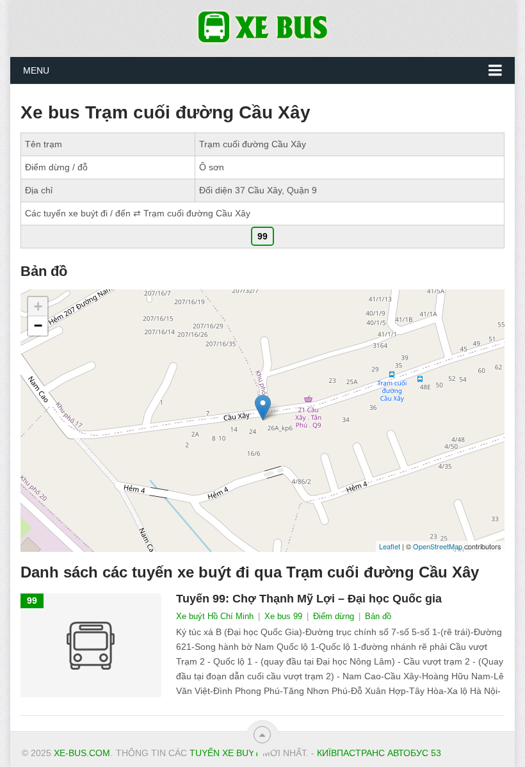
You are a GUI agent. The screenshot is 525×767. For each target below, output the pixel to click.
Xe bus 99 (283, 616)
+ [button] (38, 306)
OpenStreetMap (437, 546)
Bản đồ (378, 616)
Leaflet (389, 546)
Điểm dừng (333, 616)
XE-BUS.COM (82, 753)
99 (262, 236)
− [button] (38, 326)
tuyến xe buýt (225, 753)
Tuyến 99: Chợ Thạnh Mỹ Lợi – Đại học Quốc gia (309, 598)
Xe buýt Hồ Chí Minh (215, 616)
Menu (36, 70)
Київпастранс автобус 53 (379, 753)
